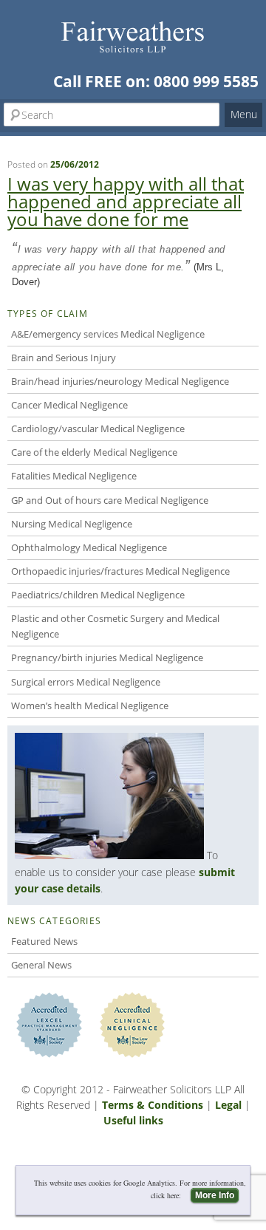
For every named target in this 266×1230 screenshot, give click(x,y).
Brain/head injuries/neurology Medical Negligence (120, 381)
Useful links (133, 1120)
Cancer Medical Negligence (69, 404)
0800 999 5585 (206, 81)
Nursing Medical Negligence (71, 523)
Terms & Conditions (152, 1105)
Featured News (44, 941)
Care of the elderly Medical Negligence (94, 452)
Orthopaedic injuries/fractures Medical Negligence (120, 571)
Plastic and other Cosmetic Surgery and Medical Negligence (115, 626)
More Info (214, 1195)
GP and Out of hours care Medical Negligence (109, 500)
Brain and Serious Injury (63, 357)
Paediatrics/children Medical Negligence (98, 594)
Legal (228, 1105)
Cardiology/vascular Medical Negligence (98, 428)
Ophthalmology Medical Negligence (89, 547)
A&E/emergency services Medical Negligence (108, 334)
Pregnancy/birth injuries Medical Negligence (107, 657)
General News (41, 964)
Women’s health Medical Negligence (89, 705)
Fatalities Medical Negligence (74, 475)
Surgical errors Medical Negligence (85, 682)
